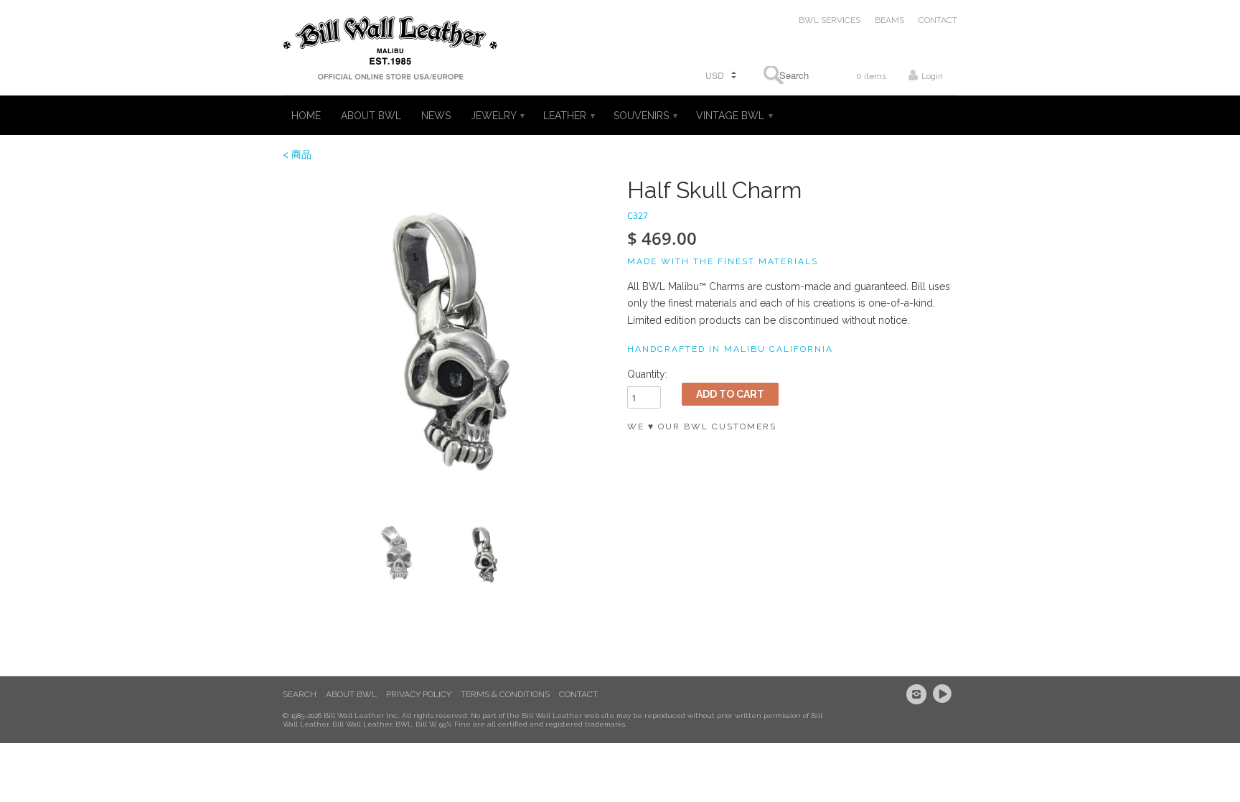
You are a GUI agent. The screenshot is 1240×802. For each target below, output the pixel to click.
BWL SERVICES (829, 20)
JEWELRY (497, 115)
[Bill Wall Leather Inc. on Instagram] (918, 694)
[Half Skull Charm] (448, 342)
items (871, 76)
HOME (306, 115)
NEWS (436, 115)
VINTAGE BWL (733, 115)
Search (299, 694)
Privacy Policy (418, 694)
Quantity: (647, 374)
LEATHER (568, 115)
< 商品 (297, 154)
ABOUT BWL (371, 115)
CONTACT (938, 20)
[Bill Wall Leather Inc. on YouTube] (944, 694)
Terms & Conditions (505, 694)
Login (932, 76)
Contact (578, 694)
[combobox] (789, 75)
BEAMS (889, 20)
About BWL (351, 694)
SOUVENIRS (645, 115)
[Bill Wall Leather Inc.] (390, 51)
